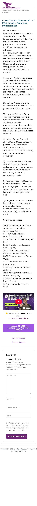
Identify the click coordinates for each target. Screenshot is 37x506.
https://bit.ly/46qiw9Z (18, 318)
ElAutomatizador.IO (11, 8)
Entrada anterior (18, 338)
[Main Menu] (33, 7)
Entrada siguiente (18, 342)
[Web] (18, 416)
